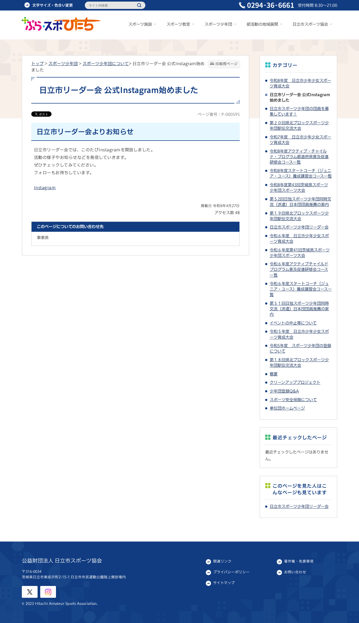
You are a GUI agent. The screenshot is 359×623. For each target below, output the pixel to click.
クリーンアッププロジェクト (295, 382)
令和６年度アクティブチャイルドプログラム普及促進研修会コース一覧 (299, 269)
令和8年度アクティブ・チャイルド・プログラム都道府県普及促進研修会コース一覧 (299, 156)
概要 (274, 374)
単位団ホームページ (287, 408)
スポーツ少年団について (106, 63)
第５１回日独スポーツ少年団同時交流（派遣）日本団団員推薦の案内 (299, 308)
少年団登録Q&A (284, 391)
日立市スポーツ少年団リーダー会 (299, 227)
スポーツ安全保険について (293, 400)
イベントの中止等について (293, 323)
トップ (37, 63)
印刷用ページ (227, 64)
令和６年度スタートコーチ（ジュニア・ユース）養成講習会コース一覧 (301, 289)
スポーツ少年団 (63, 63)
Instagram (45, 188)
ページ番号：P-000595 (219, 114)
